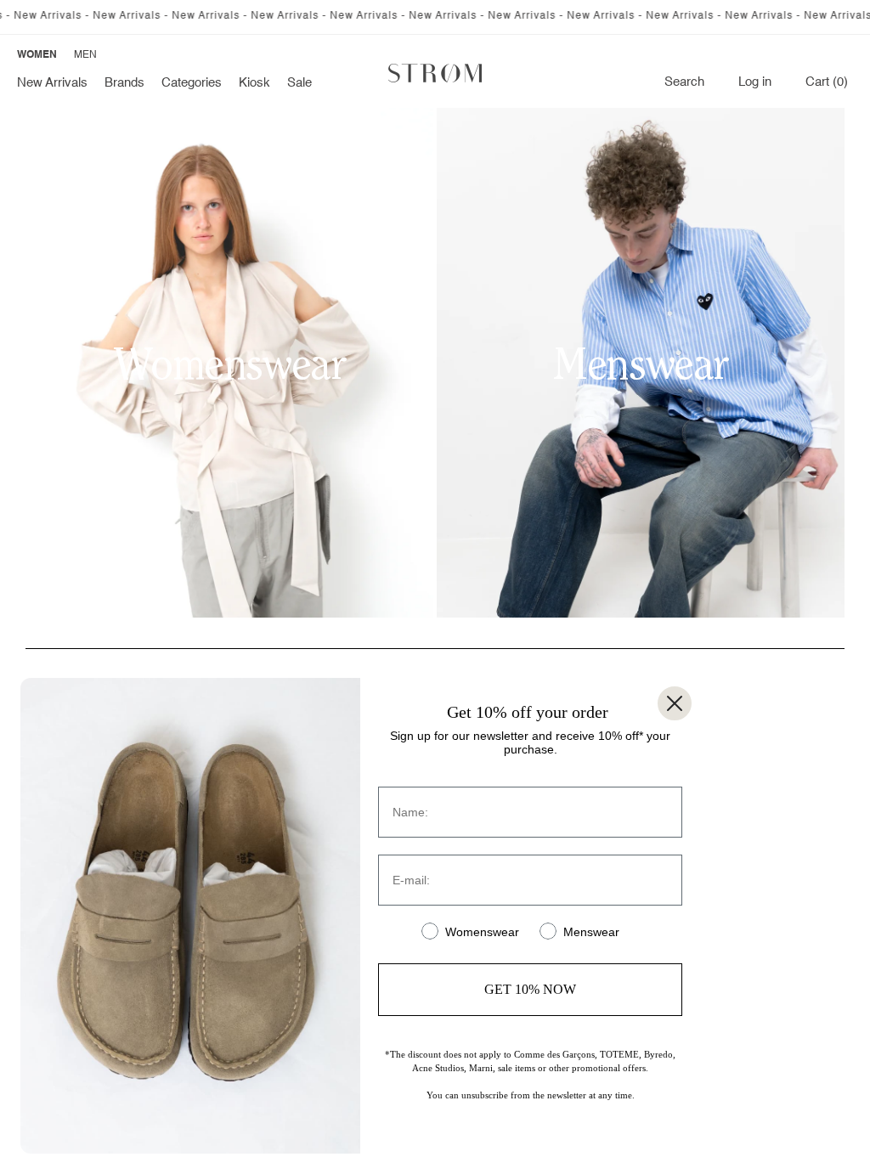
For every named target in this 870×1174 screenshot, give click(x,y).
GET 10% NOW (530, 989)
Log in (754, 82)
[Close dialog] (675, 703)
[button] (124, 83)
